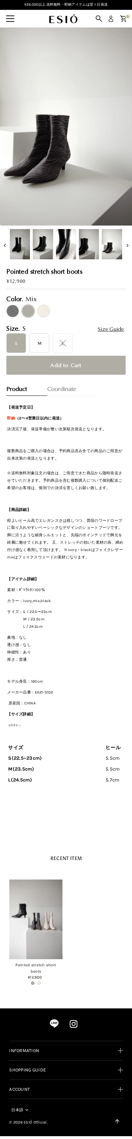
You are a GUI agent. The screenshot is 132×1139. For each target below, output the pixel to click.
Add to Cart (65, 365)
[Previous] (11, 39)
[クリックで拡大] (66, 127)
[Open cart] (123, 18)
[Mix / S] (32, 983)
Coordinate (61, 389)
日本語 (17, 1110)
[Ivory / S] (39, 983)
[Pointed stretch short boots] (35, 919)
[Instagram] (73, 1026)
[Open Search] (99, 18)
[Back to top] (117, 1121)
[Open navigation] (10, 18)
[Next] (29, 39)
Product (16, 389)
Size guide (111, 329)
